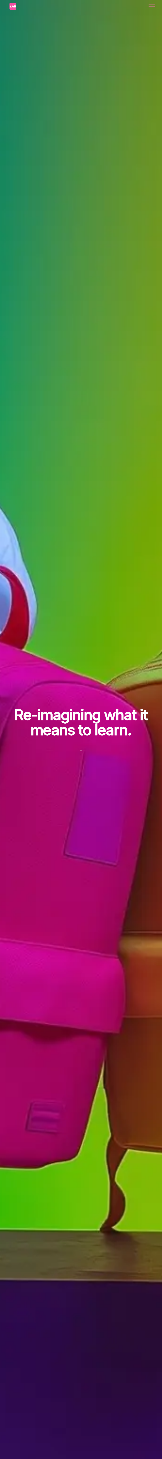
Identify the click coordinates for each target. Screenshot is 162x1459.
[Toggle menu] (152, 6)
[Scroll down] (81, 749)
